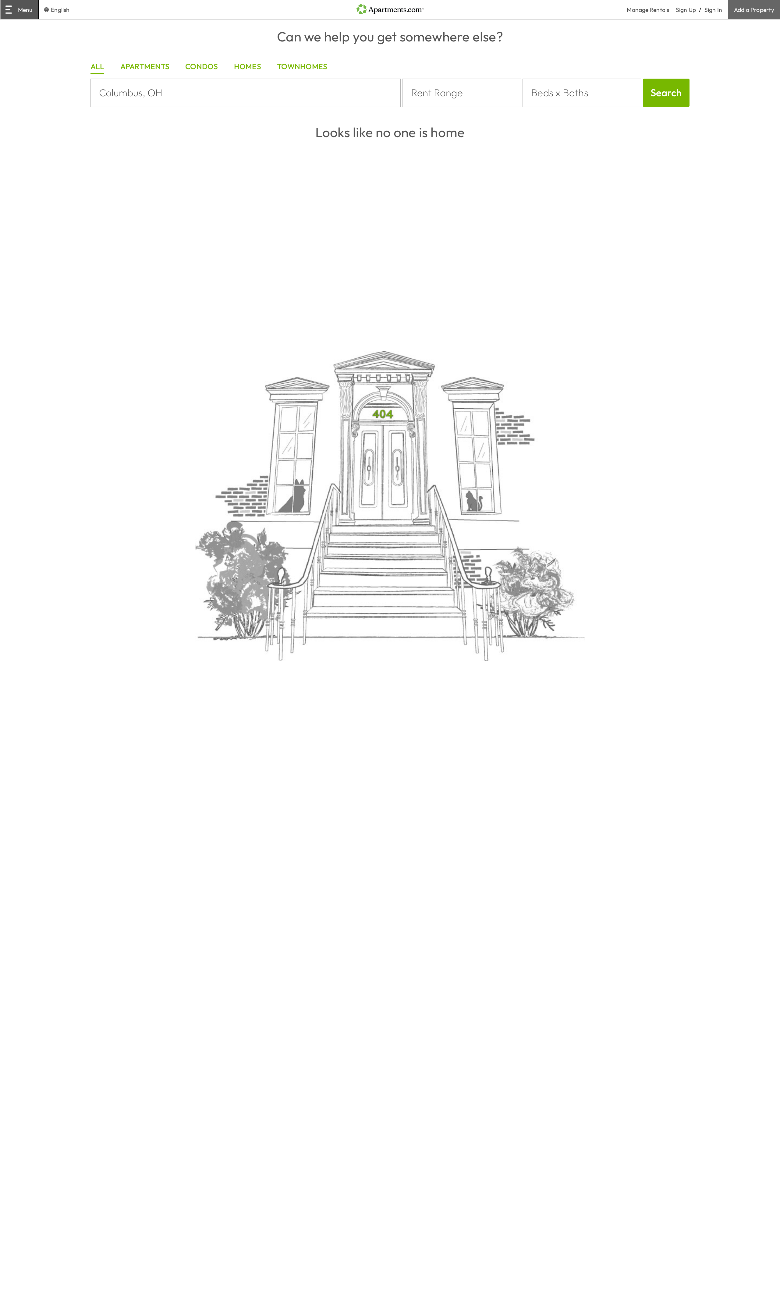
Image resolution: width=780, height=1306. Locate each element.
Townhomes (302, 66)
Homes (247, 66)
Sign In (713, 9)
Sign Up (686, 9)
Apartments (144, 66)
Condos (201, 66)
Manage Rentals (651, 9)
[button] (461, 93)
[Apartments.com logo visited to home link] (390, 9)
